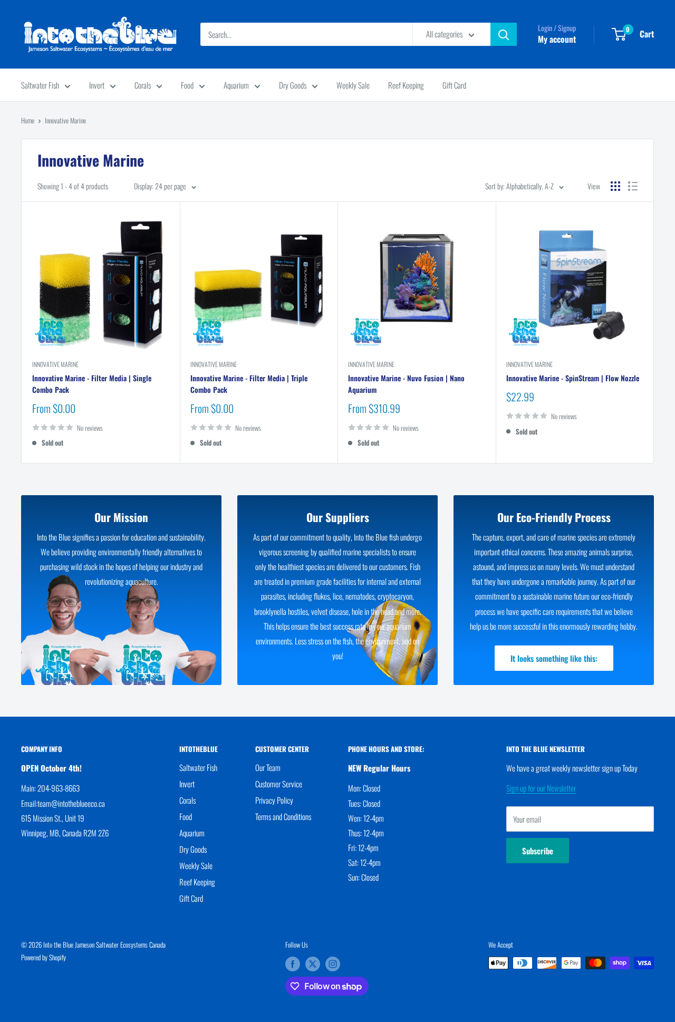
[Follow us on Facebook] (292, 964)
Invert (96, 85)
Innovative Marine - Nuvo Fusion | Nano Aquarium (406, 383)
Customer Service (278, 783)
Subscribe (537, 850)
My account (557, 39)
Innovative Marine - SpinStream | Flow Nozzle (572, 377)
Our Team (268, 767)
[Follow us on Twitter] (312, 964)
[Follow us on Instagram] (332, 964)
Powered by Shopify (43, 957)
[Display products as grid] (615, 186)
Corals (142, 85)
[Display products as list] (633, 186)
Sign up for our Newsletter (541, 788)
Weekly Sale (353, 85)
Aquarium (236, 85)
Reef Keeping (406, 85)
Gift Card (454, 85)
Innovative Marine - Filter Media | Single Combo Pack (91, 383)
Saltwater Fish (40, 85)
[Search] (503, 34)
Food (187, 85)
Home (27, 120)
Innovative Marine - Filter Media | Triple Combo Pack (248, 383)
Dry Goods (292, 85)
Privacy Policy (274, 800)
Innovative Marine (65, 120)
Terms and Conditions (283, 816)
